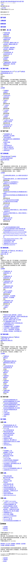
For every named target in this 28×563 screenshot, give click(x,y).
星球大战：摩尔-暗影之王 (10, 439)
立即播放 (3, 87)
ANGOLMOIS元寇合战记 (9, 461)
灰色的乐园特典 (7, 466)
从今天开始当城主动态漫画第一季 (12, 520)
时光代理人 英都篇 (8, 514)
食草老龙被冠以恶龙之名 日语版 (11, 441)
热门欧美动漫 (5, 247)
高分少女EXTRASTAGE (9, 495)
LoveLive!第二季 (7, 519)
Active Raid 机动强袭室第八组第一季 (12, 468)
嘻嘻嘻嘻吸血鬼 (7, 465)
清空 (8, 6)
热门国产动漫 (5, 68)
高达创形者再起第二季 (9, 487)
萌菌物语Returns (7, 512)
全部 (5, 422)
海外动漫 (19, 1)
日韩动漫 (10, 1)
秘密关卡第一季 (4, 254)
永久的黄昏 (6, 436)
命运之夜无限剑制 (8, 493)
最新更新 (3, 543)
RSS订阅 (8, 543)
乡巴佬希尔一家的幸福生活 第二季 (12, 463)
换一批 (8, 30)
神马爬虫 (12, 545)
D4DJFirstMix (7, 492)
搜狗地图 (7, 545)
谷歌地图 (18, 543)
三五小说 (5, 530)
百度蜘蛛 (13, 543)
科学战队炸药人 (7, 444)
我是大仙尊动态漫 (8, 435)
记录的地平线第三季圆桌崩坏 (10, 460)
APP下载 (3, 7)
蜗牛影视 (5, 528)
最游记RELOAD (7, 517)
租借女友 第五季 (7, 438)
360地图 (2, 545)
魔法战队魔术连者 (5, 159)
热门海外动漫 (5, 334)
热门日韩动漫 (5, 153)
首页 (2, 1)
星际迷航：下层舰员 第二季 (10, 490)
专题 (22, 1)
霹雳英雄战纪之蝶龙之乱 (7, 340)
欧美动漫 (14, 1)
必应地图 (23, 543)
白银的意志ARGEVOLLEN (10, 469)
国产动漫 (5, 1)
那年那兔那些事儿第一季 (7, 73)
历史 (2, 4)
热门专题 (4, 419)
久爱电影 (5, 526)
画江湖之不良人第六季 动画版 (11, 510)
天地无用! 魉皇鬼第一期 (9, 489)
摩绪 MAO (6, 443)
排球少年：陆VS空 (8, 485)
